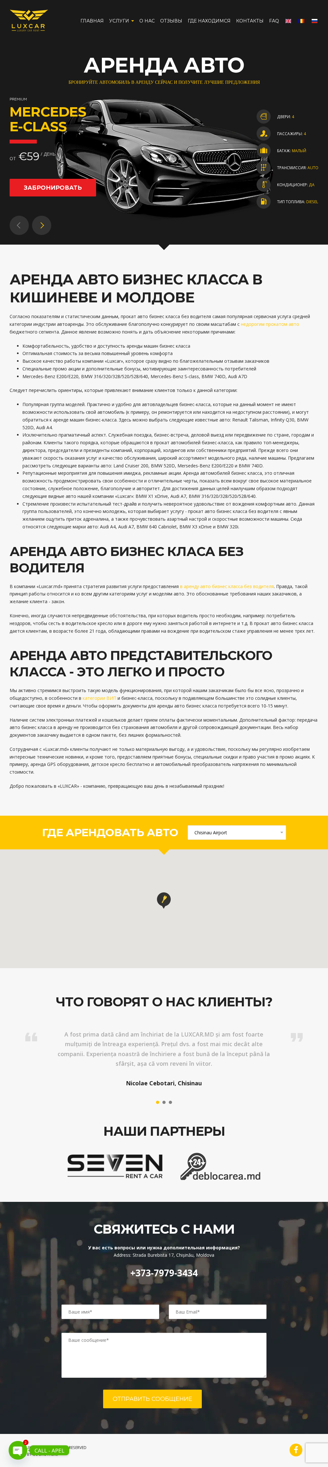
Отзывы (171, 21)
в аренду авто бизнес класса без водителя (227, 586)
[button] (163, 900)
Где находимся (209, 21)
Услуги (119, 21)
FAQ (274, 21)
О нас (147, 21)
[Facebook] (296, 1450)
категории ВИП (99, 698)
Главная (92, 21)
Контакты (250, 21)
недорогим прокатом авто (270, 324)
